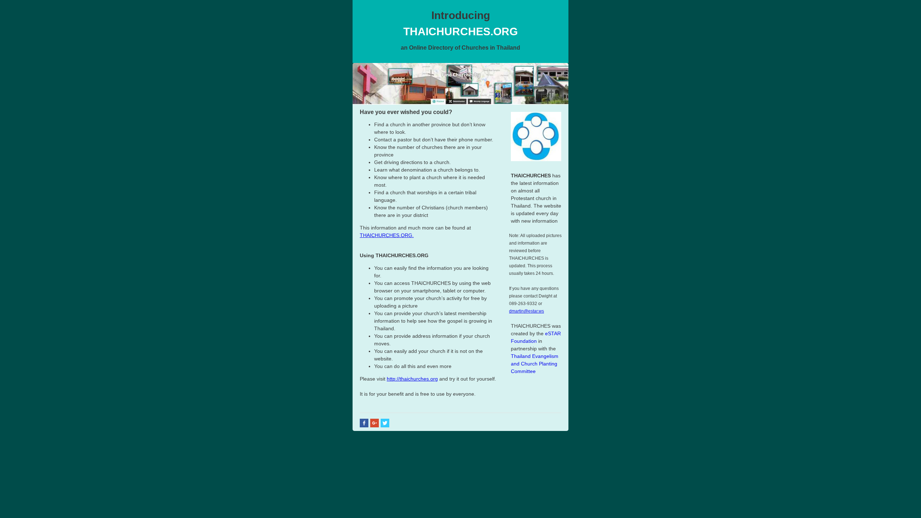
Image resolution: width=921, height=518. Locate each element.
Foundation (524, 341)
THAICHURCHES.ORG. (387, 235)
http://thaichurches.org (412, 379)
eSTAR (553, 333)
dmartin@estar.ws (526, 311)
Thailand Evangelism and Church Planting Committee (534, 363)
